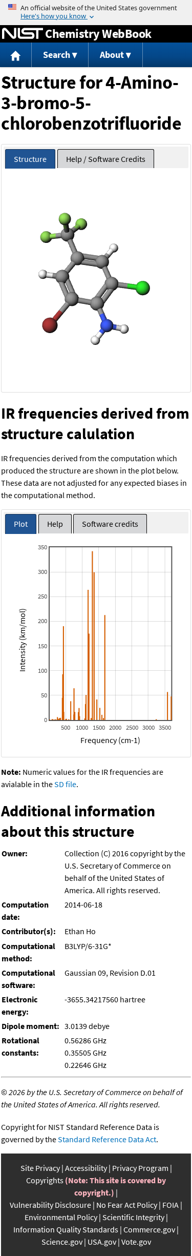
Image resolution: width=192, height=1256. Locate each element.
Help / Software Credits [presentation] (105, 159)
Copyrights (44, 1180)
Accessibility (86, 1168)
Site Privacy (40, 1168)
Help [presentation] (55, 524)
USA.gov (102, 1242)
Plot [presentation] (21, 524)
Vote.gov (136, 1242)
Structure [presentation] (30, 159)
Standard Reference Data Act (107, 1139)
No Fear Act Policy (126, 1205)
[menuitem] (16, 55)
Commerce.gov (149, 1229)
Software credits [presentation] (110, 524)
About (112, 54)
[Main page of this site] (16, 55)
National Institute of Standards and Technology (22, 33)
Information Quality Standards (65, 1229)
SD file (65, 784)
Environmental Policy (61, 1217)
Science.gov (61, 1242)
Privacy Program (140, 1168)
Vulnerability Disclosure (50, 1205)
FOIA (170, 1205)
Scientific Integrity (133, 1217)
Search (56, 54)
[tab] (30, 159)
